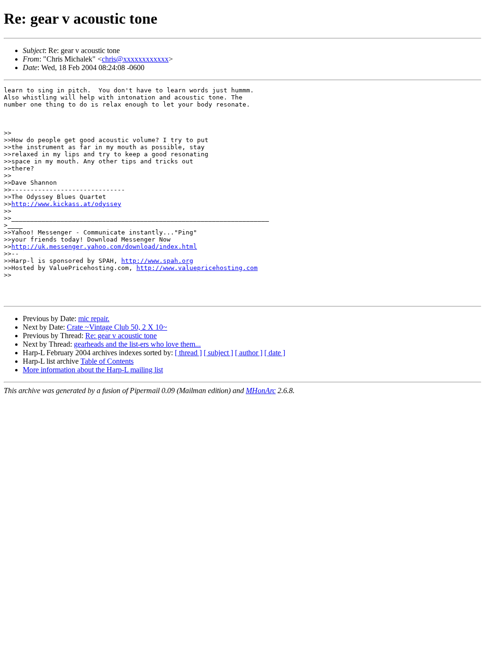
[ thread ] (188, 353)
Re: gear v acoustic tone (121, 336)
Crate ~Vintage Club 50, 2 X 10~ (117, 327)
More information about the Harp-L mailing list (93, 370)
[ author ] (248, 353)
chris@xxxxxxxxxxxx (135, 59)
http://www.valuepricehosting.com (197, 267)
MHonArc (261, 390)
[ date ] (274, 353)
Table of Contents (107, 361)
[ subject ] (218, 353)
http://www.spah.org (157, 260)
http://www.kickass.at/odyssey (66, 203)
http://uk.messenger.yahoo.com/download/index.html (104, 246)
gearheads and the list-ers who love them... (137, 344)
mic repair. (93, 319)
